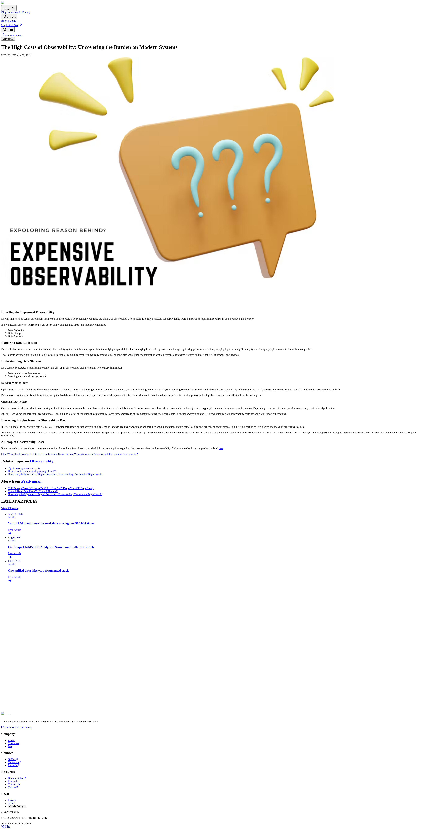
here (221, 448)
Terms (11, 803)
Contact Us (14, 784)
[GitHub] (5, 827)
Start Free (13, 25)
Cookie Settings (17, 806)
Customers (13, 743)
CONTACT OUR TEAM (18, 727)
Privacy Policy (170, 715)
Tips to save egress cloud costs (24, 468)
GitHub (12, 759)
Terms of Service (149, 715)
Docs (9, 12)
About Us (17, 12)
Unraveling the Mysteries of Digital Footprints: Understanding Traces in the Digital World (55, 474)
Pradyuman (31, 481)
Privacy (12, 800)
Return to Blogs (13, 35)
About (11, 740)
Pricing (26, 12)
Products (7, 9)
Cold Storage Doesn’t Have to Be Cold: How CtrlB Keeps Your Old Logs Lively (51, 488)
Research (13, 781)
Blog (3, 12)
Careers (12, 787)
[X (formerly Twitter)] (2, 827)
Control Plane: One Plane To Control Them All (33, 491)
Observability (41, 461)
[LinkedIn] (8, 827)
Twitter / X (13, 762)
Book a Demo (8, 20)
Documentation (16, 778)
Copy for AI (8, 39)
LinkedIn (13, 765)
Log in (4, 25)
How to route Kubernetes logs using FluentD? (32, 471)
